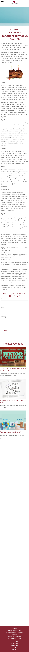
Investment (14, 645)
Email (2, 308)
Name (3, 299)
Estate (14, 647)
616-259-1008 (16, 631)
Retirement (14, 643)
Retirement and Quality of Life (10, 432)
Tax (14, 651)
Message (4, 317)
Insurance (14, 649)
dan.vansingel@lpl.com (14, 638)
